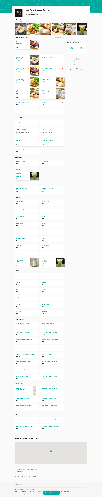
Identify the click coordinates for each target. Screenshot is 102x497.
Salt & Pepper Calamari (46, 68)
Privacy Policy (40, 491)
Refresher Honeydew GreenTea (18, 175)
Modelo (43, 297)
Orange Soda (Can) (20, 253)
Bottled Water (19, 201)
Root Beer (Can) (20, 209)
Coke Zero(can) (45, 253)
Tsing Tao (43, 275)
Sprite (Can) (19, 245)
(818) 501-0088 (28, 16)
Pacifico (18, 304)
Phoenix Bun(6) (45, 79)
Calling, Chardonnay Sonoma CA (23, 398)
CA (18, 489)
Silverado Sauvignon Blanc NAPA (49, 388)
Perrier (43, 216)
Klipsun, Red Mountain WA (22, 376)
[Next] (87, 28)
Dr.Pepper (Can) (45, 209)
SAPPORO (18, 275)
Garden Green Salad (21, 129)
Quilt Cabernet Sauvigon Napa (23, 332)
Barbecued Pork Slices (46, 57)
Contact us (23, 491)
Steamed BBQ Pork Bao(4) (19, 58)
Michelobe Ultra (45, 304)
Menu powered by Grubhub (59, 37)
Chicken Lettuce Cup (46, 129)
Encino (21, 489)
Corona (18, 282)
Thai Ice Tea (44, 238)
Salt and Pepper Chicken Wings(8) (20, 80)
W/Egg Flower (44, 161)
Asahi (17, 289)
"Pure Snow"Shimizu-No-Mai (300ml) (24, 419)
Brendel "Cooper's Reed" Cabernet (49, 339)
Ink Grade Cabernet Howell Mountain (50, 347)
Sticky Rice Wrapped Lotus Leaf (19, 92)
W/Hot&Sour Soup (20, 161)
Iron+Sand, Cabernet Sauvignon (49, 361)
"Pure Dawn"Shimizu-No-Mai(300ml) (49, 426)
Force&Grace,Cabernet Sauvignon (49, 369)
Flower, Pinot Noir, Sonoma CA (23, 323)
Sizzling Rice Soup (20, 122)
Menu (16, 19)
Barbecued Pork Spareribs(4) (20, 42)
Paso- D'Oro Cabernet (46, 354)
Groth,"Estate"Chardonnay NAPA (49, 405)
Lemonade (44, 223)
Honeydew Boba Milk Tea (20, 261)
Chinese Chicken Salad (46, 122)
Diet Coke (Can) (45, 245)
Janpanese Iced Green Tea (22, 238)
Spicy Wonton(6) (45, 102)
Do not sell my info (65, 491)
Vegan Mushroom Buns (47, 110)
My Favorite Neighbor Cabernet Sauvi (48, 324)
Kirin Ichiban (44, 311)
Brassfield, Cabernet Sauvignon (23, 361)
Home (16, 489)
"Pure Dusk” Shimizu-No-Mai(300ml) (24, 426)
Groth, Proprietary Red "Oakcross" (24, 369)
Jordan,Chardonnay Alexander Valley (23, 406)
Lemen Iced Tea (20, 216)
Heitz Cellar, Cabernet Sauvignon (49, 332)
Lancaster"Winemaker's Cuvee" (23, 347)
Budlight (18, 297)
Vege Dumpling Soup (21, 149)
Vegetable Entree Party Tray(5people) (21, 189)
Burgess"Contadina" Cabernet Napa (24, 339)
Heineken (43, 282)
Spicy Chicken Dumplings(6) (22, 102)
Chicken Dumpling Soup (47, 140)
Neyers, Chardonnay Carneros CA (49, 398)
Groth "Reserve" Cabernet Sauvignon (50, 376)
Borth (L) (18, 140)
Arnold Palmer (19, 223)
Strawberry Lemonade (21, 231)
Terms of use (31, 491)
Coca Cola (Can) (45, 201)
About (21, 19)
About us (17, 491)
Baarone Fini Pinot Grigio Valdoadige (20, 389)
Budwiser (43, 289)
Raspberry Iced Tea (46, 231)
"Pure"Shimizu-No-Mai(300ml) (48, 419)
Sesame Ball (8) (19, 110)
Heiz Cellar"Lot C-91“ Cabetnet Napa (25, 354)
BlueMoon (18, 311)
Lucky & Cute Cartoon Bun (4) (45, 91)
